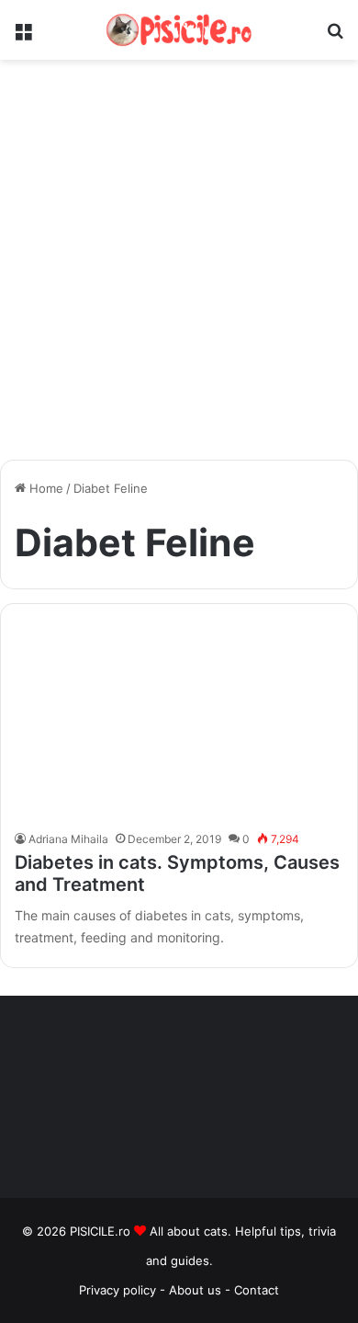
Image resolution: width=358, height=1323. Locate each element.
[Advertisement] (179, 266)
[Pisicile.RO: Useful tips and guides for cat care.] (179, 30)
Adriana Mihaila (68, 839)
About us (197, 1290)
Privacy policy (117, 1290)
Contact (256, 1290)
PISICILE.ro (102, 1231)
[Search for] (335, 37)
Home (44, 488)
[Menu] (23, 37)
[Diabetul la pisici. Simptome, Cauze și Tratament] (178, 721)
